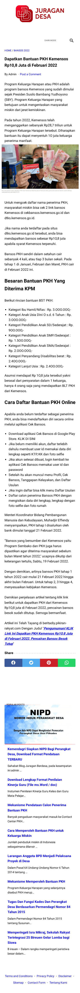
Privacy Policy (45, 976)
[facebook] (25, 29)
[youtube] (44, 29)
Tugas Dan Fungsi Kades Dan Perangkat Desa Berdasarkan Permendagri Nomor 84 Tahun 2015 (39, 907)
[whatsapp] (67, 663)
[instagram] (54, 29)
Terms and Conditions (19, 976)
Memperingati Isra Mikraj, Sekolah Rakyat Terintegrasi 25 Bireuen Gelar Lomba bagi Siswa (39, 937)
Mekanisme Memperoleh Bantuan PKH (36, 881)
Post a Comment (30, 74)
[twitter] (35, 29)
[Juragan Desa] (40, 13)
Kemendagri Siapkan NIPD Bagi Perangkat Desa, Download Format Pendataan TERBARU (39, 754)
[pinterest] (49, 663)
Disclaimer (65, 976)
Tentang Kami (58, 982)
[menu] (7, 40)
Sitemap (18, 982)
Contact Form (36, 982)
